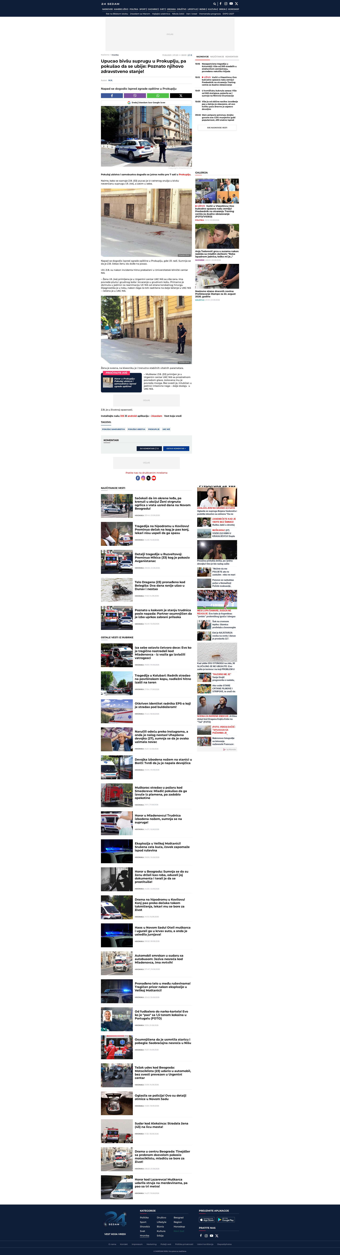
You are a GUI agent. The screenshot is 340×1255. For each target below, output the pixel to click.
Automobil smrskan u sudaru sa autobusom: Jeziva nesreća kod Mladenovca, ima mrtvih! (159, 959)
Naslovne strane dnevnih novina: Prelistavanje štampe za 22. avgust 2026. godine (215, 294)
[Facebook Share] (112, 95)
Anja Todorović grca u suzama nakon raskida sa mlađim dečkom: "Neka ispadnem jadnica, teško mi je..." (217, 254)
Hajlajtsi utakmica (161, 14)
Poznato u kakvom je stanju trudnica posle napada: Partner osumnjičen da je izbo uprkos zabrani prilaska (163, 614)
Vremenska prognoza (210, 14)
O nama (112, 1244)
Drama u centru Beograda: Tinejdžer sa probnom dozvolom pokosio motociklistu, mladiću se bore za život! (162, 1157)
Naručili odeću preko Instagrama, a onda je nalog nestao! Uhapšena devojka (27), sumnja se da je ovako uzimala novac (162, 737)
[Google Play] (226, 1219)
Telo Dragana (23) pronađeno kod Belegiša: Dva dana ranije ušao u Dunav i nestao (160, 586)
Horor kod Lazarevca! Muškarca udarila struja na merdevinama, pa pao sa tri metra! (161, 1183)
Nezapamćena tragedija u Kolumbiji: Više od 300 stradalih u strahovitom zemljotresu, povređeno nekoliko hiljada (219, 68)
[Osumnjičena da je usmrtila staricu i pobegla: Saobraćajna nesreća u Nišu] (117, 1047)
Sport (142, 9)
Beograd (179, 1217)
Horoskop (233, 9)
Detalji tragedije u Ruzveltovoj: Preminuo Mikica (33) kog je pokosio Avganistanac (162, 558)
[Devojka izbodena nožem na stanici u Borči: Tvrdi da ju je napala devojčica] (117, 767)
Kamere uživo (121, 9)
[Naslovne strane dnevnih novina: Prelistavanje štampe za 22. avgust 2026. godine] (217, 276)
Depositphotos (224, 1244)
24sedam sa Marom (140, 14)
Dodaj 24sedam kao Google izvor (148, 102)
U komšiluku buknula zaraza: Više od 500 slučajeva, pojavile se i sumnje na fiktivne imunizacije (219, 93)
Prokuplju (184, 174)
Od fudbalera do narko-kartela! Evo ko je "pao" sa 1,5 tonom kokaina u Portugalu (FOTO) (161, 1015)
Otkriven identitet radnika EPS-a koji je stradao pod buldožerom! (163, 705)
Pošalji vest (166, 1244)
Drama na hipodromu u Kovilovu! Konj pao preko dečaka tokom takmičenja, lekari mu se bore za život (160, 905)
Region (178, 1222)
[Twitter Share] (181, 95)
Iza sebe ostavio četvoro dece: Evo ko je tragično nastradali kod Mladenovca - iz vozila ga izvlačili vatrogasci (163, 653)
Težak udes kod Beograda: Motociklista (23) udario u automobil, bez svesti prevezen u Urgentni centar (163, 1073)
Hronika (171, 9)
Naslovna (105, 55)
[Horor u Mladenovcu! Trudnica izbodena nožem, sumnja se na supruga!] (117, 823)
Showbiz (153, 9)
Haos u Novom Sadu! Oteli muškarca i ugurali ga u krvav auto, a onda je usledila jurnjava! (163, 931)
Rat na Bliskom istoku (117, 14)
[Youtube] (154, 478)
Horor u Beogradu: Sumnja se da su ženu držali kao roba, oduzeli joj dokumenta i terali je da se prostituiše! (161, 877)
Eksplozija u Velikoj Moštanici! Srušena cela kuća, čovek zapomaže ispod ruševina (162, 847)
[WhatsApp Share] (158, 95)
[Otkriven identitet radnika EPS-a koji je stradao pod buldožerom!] (117, 711)
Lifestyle (192, 9)
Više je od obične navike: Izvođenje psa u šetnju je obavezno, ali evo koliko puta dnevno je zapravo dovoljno (220, 105)
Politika (134, 9)
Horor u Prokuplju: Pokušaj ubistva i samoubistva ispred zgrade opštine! (125, 383)
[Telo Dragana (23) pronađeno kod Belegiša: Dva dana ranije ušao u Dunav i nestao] (117, 590)
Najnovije (107, 9)
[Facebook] (220, 4)
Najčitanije (217, 56)
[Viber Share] (135, 95)
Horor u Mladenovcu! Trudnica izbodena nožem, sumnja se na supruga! (158, 819)
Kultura (212, 9)
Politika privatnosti (184, 1244)
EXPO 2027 (228, 14)
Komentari (231, 56)
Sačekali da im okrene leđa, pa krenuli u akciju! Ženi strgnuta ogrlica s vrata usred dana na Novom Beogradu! (163, 503)
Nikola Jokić (178, 14)
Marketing (152, 1244)
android (132, 416)
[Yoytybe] (231, 4)
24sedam (156, 416)
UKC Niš (166, 429)
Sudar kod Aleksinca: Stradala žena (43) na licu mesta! (161, 1125)
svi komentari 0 (149, 448)
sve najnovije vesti (217, 127)
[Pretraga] (214, 4)
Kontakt (124, 1244)
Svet (162, 9)
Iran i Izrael (191, 14)
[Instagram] (226, 4)
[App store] (207, 1219)
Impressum (137, 1244)
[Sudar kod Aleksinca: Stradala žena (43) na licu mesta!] (117, 1131)
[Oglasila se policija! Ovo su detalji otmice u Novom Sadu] (117, 1103)
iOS (122, 416)
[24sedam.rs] (110, 4)
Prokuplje (154, 429)
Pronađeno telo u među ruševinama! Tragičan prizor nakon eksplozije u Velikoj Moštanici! (162, 987)
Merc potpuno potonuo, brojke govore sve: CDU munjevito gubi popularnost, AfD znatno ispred (218, 117)
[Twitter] (236, 4)
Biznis (202, 9)
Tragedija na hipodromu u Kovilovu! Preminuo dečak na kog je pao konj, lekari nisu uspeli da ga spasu (162, 530)
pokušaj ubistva (136, 429)
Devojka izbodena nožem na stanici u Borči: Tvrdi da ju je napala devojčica (163, 761)
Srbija (222, 9)
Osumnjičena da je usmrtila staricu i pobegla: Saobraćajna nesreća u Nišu (163, 1041)
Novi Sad (179, 1231)
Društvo (181, 9)
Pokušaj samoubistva (113, 429)
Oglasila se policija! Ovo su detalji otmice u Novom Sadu (160, 1097)
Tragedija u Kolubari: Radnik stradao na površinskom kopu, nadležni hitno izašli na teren (163, 679)
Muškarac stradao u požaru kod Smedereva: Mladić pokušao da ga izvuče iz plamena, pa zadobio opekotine (161, 793)
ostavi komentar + (176, 448)
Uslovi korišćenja (205, 1244)
